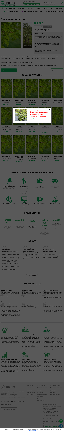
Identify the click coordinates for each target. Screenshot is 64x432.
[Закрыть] (49, 110)
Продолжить (32, 430)
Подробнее (32, 118)
